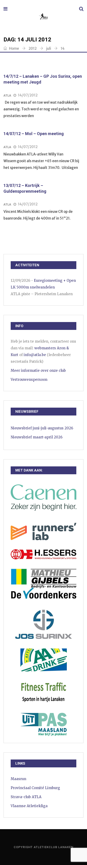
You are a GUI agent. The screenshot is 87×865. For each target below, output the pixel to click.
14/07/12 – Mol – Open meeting (33, 133)
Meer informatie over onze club (38, 370)
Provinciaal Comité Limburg (35, 788)
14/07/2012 (28, 95)
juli (48, 48)
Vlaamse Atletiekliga (29, 806)
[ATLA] (43, 17)
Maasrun (18, 779)
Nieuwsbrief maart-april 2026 (36, 437)
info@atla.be (35, 355)
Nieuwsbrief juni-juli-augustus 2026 (42, 428)
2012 (33, 48)
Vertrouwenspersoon (29, 379)
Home (13, 48)
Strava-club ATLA (26, 797)
